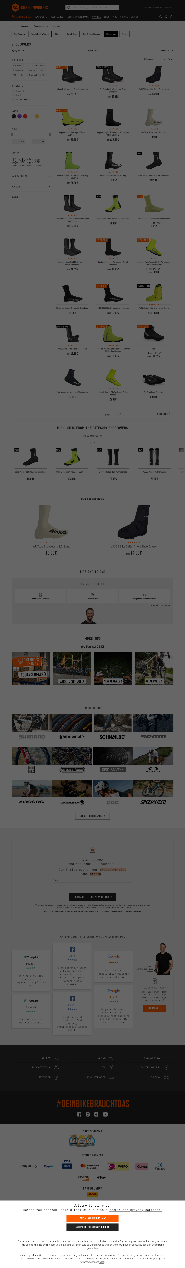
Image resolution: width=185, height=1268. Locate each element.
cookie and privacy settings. (135, 1210)
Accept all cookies (90, 1218)
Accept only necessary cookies (92, 1227)
